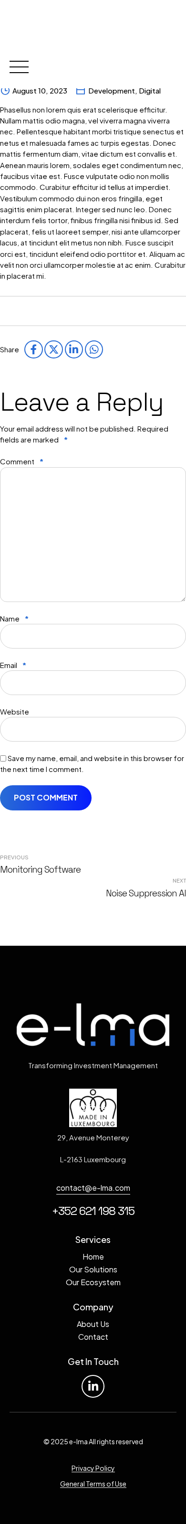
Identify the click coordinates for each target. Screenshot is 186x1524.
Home (93, 1256)
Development (111, 90)
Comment (21, 461)
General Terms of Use (93, 1483)
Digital (150, 90)
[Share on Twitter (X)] (53, 349)
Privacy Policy (93, 1468)
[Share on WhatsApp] (94, 349)
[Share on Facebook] (33, 349)
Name (14, 618)
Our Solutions (93, 1269)
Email (13, 664)
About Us (93, 1324)
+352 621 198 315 (93, 1211)
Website (14, 711)
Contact (93, 1337)
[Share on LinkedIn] (74, 349)
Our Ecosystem (93, 1282)
